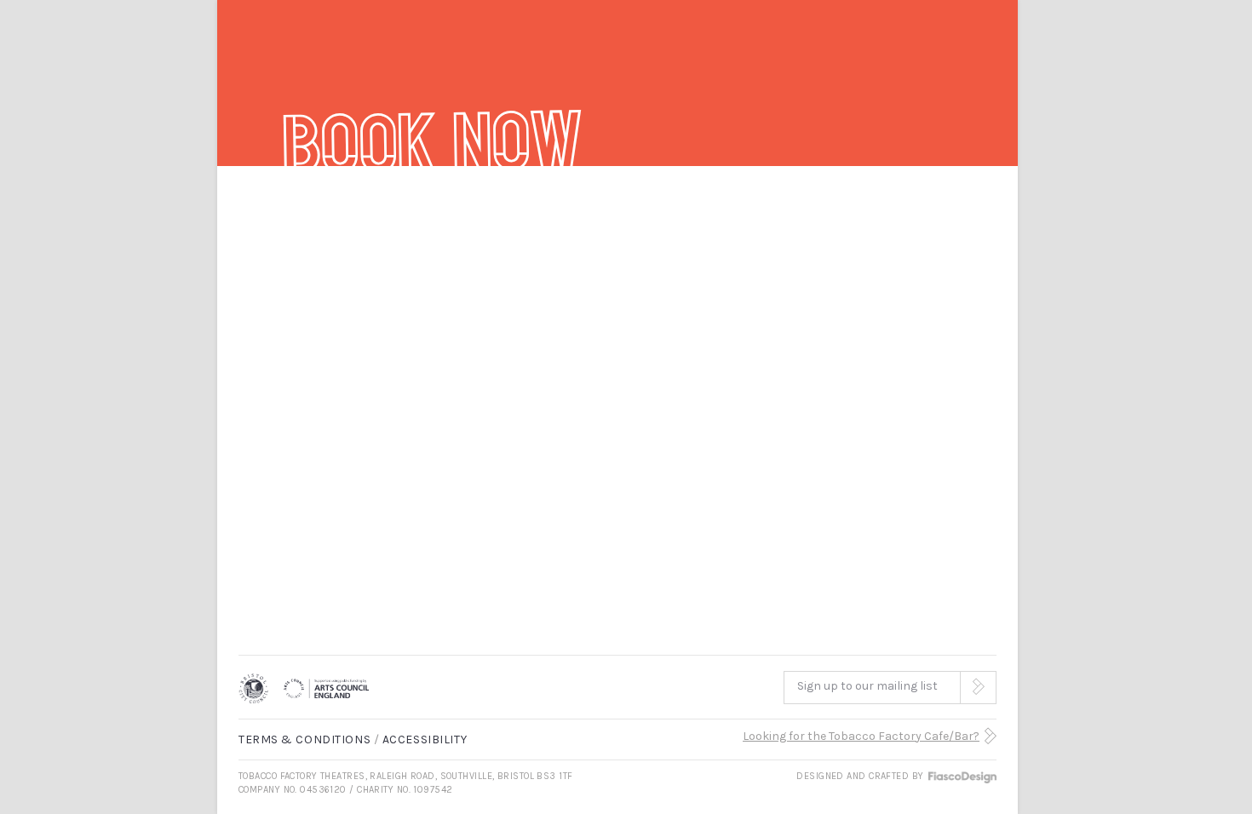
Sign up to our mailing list (867, 686)
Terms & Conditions (304, 739)
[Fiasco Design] (961, 776)
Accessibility (424, 739)
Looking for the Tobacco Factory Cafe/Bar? (861, 736)
